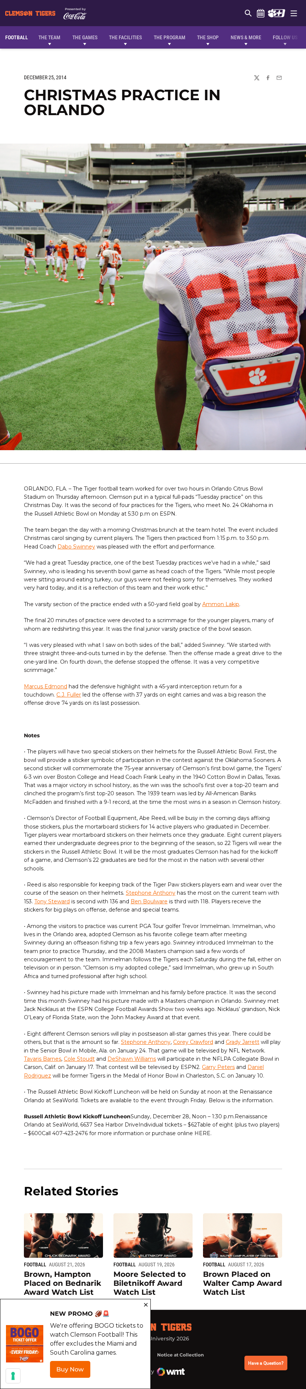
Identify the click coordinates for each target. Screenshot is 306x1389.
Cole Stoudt (79, 1058)
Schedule (260, 13)
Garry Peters (218, 1067)
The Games (84, 37)
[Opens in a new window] (276, 13)
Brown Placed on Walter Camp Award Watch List (242, 1283)
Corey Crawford (193, 1042)
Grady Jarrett (242, 1042)
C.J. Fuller (68, 694)
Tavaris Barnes (42, 1058)
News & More (246, 37)
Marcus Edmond (45, 686)
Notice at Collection (180, 1355)
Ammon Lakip (220, 604)
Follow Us (285, 37)
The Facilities (125, 37)
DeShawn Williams (131, 1058)
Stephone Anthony (150, 892)
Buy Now (73, 1371)
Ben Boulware (149, 901)
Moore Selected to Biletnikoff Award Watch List (149, 1283)
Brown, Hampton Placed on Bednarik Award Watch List (62, 1283)
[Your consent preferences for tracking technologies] (13, 1376)
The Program (169, 37)
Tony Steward (52, 901)
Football (35, 1264)
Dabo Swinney (76, 546)
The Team (49, 37)
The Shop (208, 37)
